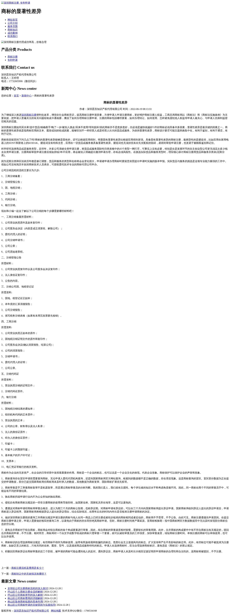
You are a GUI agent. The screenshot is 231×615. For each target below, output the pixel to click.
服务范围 (13, 26)
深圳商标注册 (28, 114)
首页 (16, 95)
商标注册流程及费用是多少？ (27, 568)
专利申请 (13, 60)
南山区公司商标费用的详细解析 (25, 598)
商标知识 (13, 29)
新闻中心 (27, 95)
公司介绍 (13, 23)
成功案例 (13, 33)
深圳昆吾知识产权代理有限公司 (31, 610)
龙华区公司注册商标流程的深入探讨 (28, 588)
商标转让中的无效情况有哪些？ (29, 573)
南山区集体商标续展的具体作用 (25, 601)
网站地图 (56, 610)
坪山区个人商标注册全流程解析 (25, 591)
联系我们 (13, 36)
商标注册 (13, 56)
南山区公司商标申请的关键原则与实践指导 (31, 605)
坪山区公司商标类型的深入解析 (25, 595)
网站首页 (13, 19)
